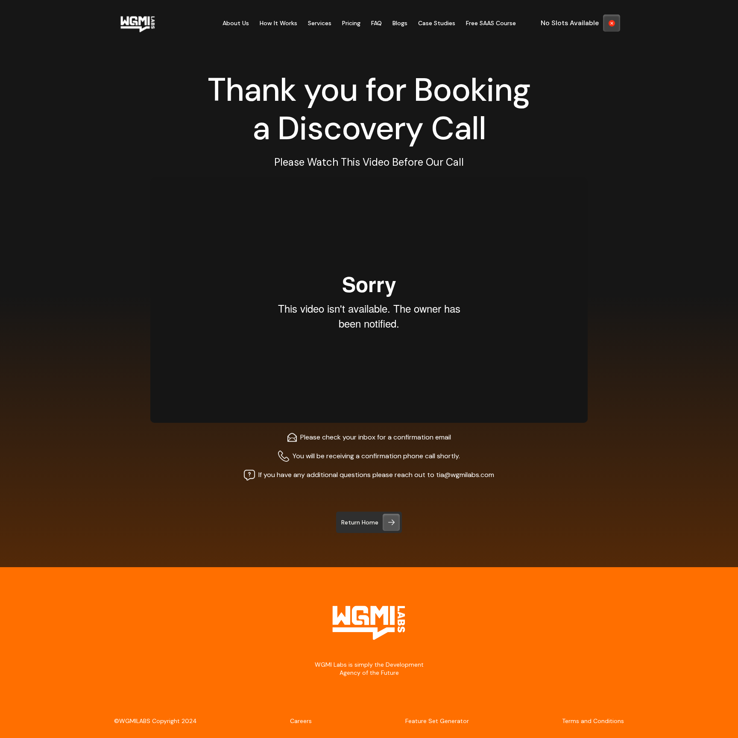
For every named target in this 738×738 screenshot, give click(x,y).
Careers (301, 721)
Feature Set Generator (437, 721)
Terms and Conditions (593, 721)
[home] (138, 23)
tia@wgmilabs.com (465, 474)
